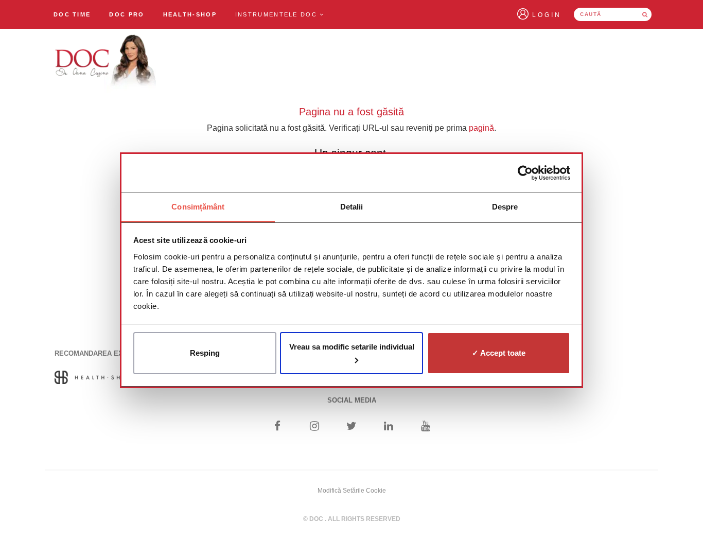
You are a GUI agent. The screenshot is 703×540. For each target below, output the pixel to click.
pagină (481, 128)
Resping (205, 353)
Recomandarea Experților (106, 353)
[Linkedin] (388, 427)
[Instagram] (314, 427)
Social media (351, 400)
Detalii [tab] (351, 206)
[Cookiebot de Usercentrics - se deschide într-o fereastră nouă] (525, 173)
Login (546, 15)
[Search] (645, 14)
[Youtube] (425, 427)
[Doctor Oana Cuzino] (106, 62)
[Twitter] (351, 427)
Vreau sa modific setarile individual (351, 346)
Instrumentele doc (277, 14)
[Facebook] (277, 427)
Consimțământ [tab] (197, 206)
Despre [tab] (505, 206)
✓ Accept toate (498, 353)
